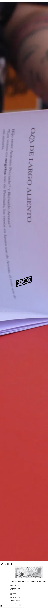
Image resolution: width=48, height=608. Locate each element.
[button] (20, 605)
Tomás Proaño (29, 581)
